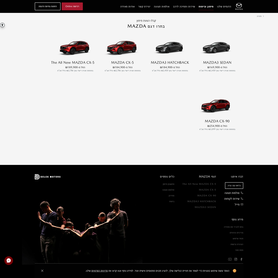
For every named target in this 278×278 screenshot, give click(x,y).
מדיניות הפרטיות (99, 270)
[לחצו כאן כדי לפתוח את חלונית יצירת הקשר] (8, 260)
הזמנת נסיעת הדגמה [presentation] (48, 6)
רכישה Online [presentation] (72, 6)
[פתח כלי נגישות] (2, 25)
